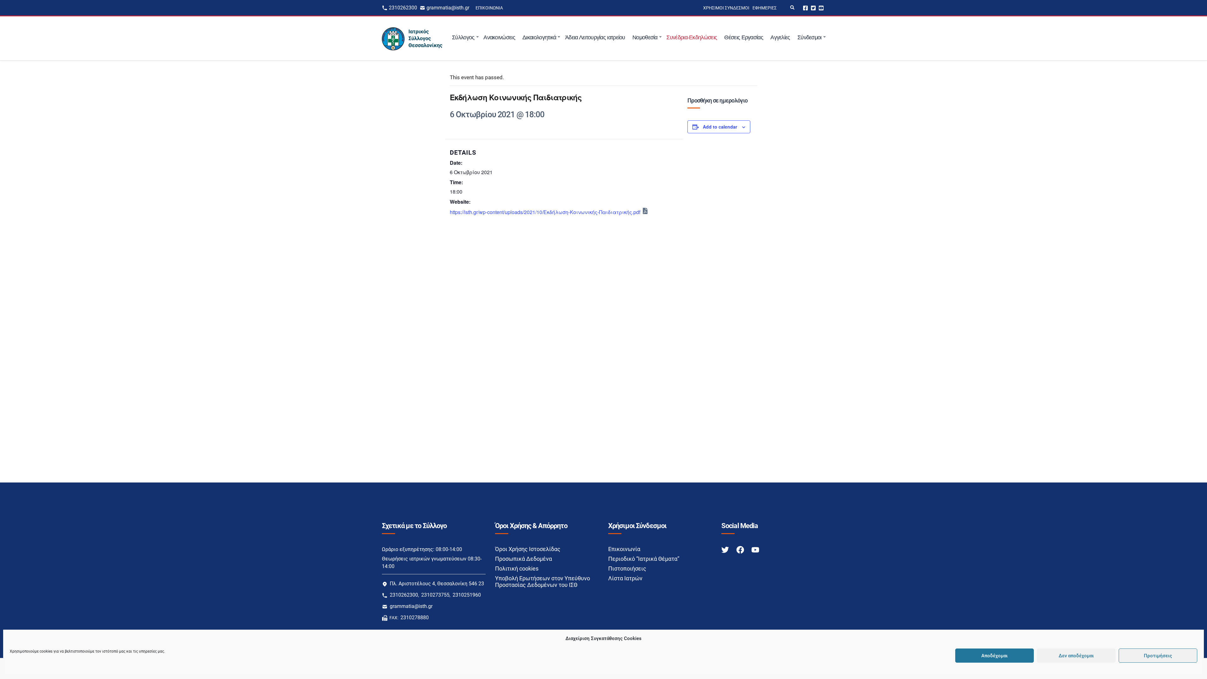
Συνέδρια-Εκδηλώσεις (691, 37)
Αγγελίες (780, 37)
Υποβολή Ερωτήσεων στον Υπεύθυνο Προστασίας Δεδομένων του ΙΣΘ (542, 581)
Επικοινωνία (489, 7)
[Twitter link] (725, 549)
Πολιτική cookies (516, 568)
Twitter (813, 7)
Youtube (821, 7)
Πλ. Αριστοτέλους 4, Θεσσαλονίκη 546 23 (437, 584)
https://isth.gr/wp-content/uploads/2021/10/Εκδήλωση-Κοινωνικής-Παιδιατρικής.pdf (545, 212)
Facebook (805, 7)
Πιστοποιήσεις (627, 568)
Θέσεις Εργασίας (743, 37)
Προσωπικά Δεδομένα (523, 558)
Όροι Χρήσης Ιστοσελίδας (527, 549)
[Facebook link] (740, 549)
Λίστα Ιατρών (625, 578)
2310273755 (435, 595)
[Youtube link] (755, 549)
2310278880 (414, 618)
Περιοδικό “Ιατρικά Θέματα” (643, 558)
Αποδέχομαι (994, 656)
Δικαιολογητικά (539, 37)
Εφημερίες (764, 7)
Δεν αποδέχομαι (1076, 656)
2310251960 (467, 595)
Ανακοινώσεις (499, 37)
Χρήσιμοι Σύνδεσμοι (726, 7)
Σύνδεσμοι (809, 37)
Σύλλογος (463, 37)
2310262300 (403, 8)
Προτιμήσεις (1158, 656)
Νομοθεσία (645, 37)
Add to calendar (720, 127)
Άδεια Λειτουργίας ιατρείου (595, 37)
